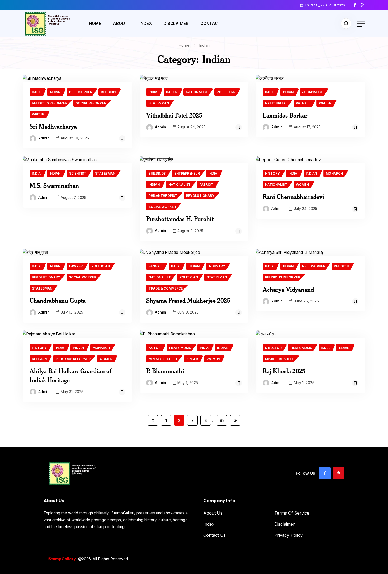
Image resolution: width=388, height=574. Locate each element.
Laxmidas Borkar (285, 115)
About (120, 23)
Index (146, 23)
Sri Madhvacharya (53, 126)
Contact (210, 23)
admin (44, 138)
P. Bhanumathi (165, 371)
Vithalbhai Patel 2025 (174, 115)
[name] (357, 5)
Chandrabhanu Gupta (58, 300)
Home (95, 23)
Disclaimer (176, 23)
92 (222, 420)
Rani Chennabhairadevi (293, 196)
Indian (204, 45)
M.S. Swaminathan (54, 185)
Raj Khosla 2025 (284, 371)
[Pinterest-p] (338, 473)
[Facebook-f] (325, 473)
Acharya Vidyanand (288, 289)
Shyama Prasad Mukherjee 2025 (188, 300)
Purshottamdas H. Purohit (180, 219)
